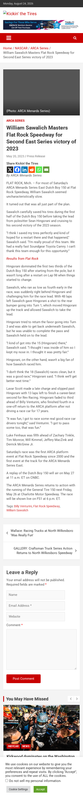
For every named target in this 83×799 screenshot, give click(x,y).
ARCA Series (15, 120)
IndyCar (13, 746)
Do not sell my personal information (34, 781)
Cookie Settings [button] (18, 789)
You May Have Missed (27, 698)
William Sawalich (17, 510)
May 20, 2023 (15, 156)
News (25, 746)
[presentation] (71, 699)
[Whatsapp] (39, 169)
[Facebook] (17, 169)
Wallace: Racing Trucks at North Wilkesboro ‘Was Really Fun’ (42, 533)
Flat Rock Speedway (46, 506)
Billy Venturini (23, 506)
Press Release (36, 156)
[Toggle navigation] (8, 38)
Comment (14, 625)
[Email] (46, 169)
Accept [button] (40, 789)
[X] (10, 169)
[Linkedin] (24, 169)
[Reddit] (32, 169)
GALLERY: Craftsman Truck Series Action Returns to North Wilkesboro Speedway (43, 551)
